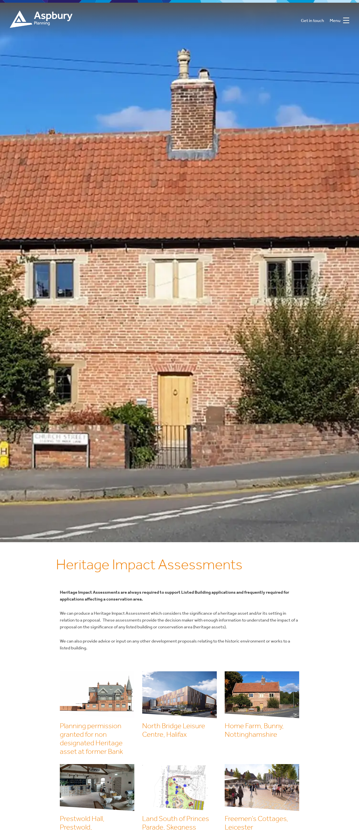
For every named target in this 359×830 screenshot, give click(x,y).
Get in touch (312, 21)
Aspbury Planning (41, 20)
